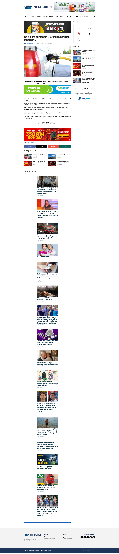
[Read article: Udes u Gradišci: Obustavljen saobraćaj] (28, 156)
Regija (56, 16)
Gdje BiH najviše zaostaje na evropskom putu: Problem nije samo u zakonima (63, 163)
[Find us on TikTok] (93, 537)
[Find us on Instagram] (84, 537)
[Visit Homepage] (38, 7)
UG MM (66, 16)
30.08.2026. (35, 157)
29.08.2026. (59, 165)
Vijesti (29, 33)
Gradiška (33, 142)
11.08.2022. (37, 43)
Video (61, 16)
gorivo (28, 142)
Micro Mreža (30, 43)
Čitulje (76, 16)
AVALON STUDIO (91, 550)
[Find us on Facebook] (82, 537)
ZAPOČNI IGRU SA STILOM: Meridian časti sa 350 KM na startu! (39, 163)
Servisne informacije (48, 16)
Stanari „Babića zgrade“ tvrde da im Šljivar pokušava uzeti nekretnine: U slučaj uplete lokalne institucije (88, 80)
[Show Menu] (91, 16)
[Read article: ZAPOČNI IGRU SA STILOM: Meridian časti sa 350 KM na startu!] (28, 163)
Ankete (71, 16)
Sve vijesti (38, 16)
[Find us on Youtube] (90, 537)
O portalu (32, 16)
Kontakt (86, 16)
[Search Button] (94, 16)
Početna (26, 16)
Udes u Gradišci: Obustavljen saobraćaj (39, 155)
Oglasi (81, 16)
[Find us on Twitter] (87, 537)
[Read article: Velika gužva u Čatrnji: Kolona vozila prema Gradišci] (52, 156)
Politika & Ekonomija (34, 33)
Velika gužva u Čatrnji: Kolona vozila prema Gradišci (63, 155)
